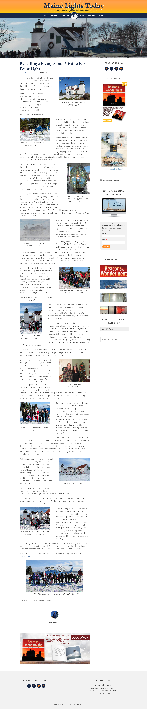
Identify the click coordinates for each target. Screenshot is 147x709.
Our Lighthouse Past (110, 312)
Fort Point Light (45, 600)
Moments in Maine (108, 688)
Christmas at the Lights (29, 600)
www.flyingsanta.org (27, 556)
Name (104, 233)
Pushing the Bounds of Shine (113, 302)
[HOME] (74, 14)
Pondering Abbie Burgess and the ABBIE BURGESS (113, 288)
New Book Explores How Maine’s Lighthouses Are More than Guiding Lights (112, 274)
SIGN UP (106, 247)
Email (104, 240)
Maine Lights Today (73, 7)
